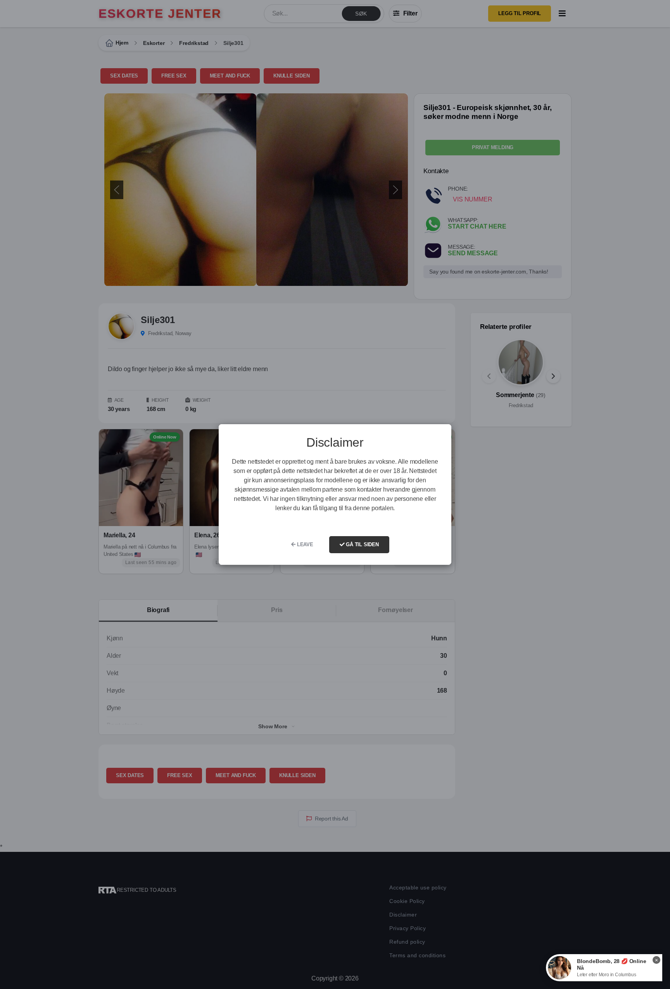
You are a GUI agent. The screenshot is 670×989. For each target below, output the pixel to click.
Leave (304, 544)
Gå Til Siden (361, 544)
